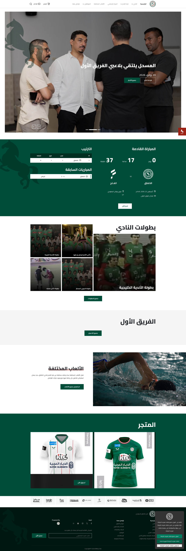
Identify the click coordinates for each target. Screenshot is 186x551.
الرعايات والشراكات (119, 529)
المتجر (154, 526)
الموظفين (87, 3)
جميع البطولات (93, 298)
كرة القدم (125, 3)
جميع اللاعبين (93, 333)
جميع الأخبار (132, 80)
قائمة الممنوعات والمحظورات (147, 538)
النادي (135, 3)
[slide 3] (89, 129)
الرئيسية (143, 3)
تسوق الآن (81, 482)
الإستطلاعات (120, 535)
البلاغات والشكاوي (119, 526)
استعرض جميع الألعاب (72, 386)
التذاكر (154, 529)
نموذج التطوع (120, 523)
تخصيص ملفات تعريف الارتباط (169, 545)
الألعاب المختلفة (99, 3)
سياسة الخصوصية (119, 538)
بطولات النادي (152, 532)
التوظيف (121, 532)
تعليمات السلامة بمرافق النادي (147, 535)
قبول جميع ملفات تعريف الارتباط (169, 536)
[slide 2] (95, 129)
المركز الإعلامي (113, 3)
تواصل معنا (76, 3)
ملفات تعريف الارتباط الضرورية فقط (169, 541)
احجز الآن (125, 206)
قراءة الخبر (148, 80)
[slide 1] (98, 129)
